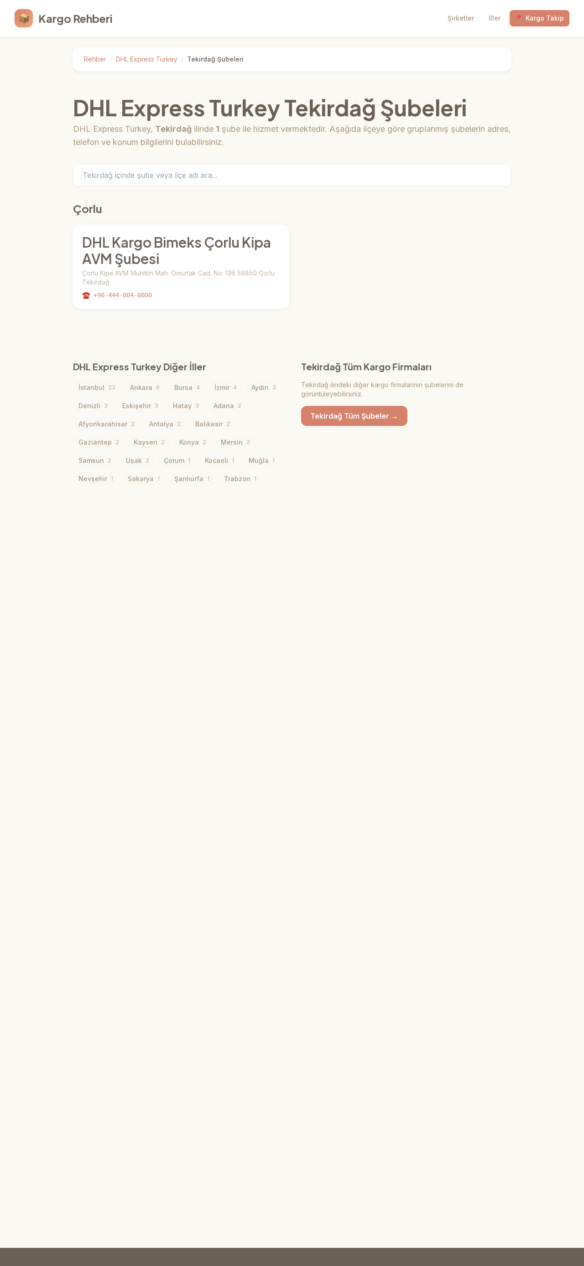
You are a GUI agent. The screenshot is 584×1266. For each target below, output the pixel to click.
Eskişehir (140, 406)
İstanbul (96, 387)
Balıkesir (212, 424)
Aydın (263, 387)
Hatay (186, 406)
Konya (192, 442)
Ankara (145, 387)
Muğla (262, 460)
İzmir (225, 387)
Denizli (93, 406)
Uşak (137, 460)
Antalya (165, 424)
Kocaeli (219, 460)
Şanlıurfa (191, 479)
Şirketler (461, 18)
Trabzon (240, 479)
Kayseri (149, 442)
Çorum (177, 460)
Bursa (187, 387)
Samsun (94, 460)
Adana (227, 406)
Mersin (235, 442)
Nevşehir (95, 479)
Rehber (95, 59)
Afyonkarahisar (106, 424)
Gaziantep (98, 442)
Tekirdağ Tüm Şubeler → (354, 415)
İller (495, 18)
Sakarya (144, 479)
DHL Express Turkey (146, 59)
